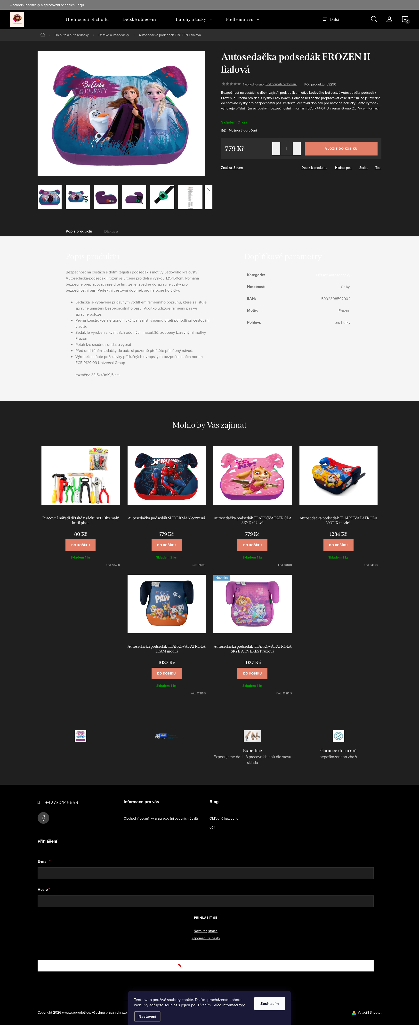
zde (242, 1005)
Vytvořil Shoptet (369, 1012)
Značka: (232, 167)
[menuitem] (87, 19)
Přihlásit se (206, 917)
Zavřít (248, 166)
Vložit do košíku (341, 148)
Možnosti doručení (243, 130)
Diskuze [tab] (111, 231)
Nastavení (147, 1016)
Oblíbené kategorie (224, 818)
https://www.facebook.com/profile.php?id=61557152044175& (43, 818)
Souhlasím (269, 1003)
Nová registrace (206, 930)
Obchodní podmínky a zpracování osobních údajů (47, 4)
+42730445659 (61, 802)
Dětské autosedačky (333, 275)
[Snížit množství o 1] (276, 148)
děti (212, 827)
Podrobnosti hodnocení (281, 84)
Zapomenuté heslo (206, 938)
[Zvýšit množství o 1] (297, 148)
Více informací (368, 108)
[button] (80, 543)
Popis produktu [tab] (79, 231)
